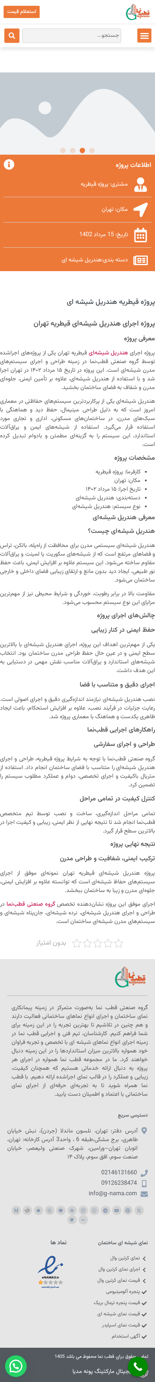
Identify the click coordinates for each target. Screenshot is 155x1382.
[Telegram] (105, 1210)
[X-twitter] (139, 1210)
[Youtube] (116, 1210)
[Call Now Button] (138, 1367)
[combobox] (71, 35)
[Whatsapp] (94, 1210)
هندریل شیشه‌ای (108, 353)
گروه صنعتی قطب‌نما (30, 904)
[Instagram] (83, 1210)
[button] (144, 35)
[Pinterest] (128, 1210)
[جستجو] (11, 35)
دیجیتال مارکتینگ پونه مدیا (103, 1371)
